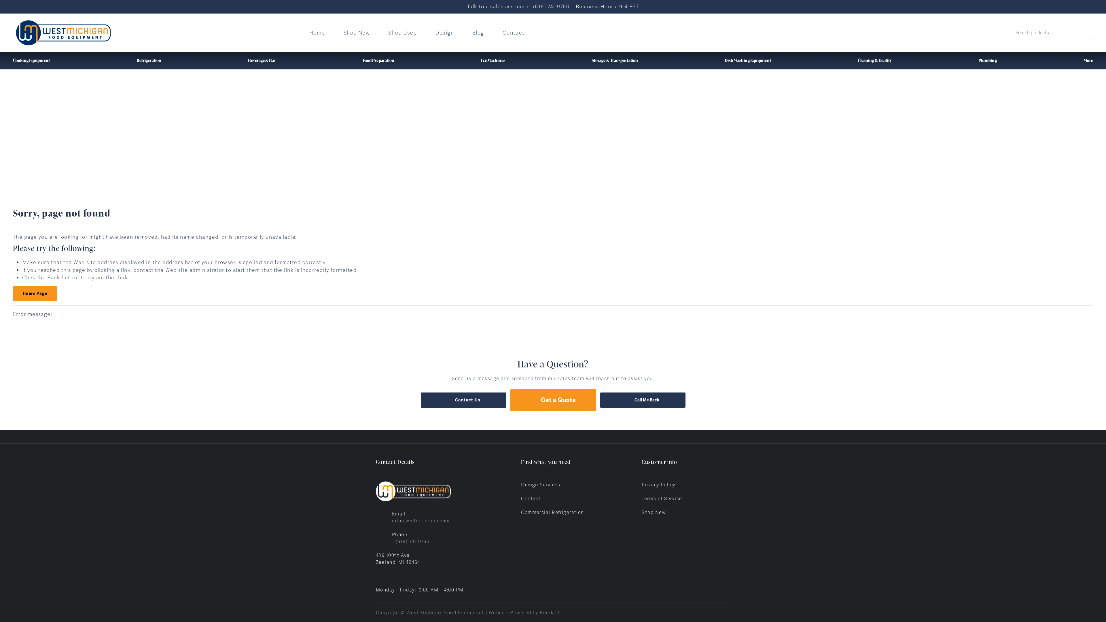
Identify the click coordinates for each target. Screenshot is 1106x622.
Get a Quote (558, 400)
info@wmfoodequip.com (421, 521)
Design (444, 32)
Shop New (357, 32)
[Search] (1085, 33)
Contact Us (467, 400)
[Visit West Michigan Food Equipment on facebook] (378, 576)
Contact (514, 32)
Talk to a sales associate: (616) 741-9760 (518, 6)
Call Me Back (647, 400)
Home (317, 32)
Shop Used (402, 32)
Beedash (550, 613)
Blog (478, 32)
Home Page (35, 293)
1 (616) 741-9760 (410, 541)
